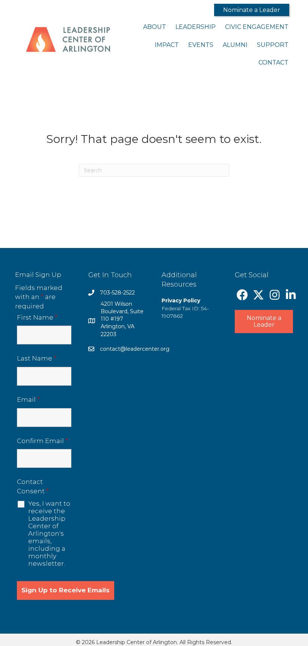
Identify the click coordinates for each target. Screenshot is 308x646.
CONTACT (273, 62)
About (154, 26)
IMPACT (167, 44)
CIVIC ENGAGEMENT (256, 26)
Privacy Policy (181, 300)
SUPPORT (272, 44)
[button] (251, 10)
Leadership (195, 26)
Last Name (36, 358)
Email (28, 399)
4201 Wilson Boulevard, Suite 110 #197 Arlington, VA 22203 (122, 319)
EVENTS (200, 44)
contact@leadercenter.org (134, 349)
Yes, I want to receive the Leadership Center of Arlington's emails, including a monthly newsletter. (49, 533)
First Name (37, 317)
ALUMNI (235, 44)
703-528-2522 (117, 292)
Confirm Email (42, 441)
